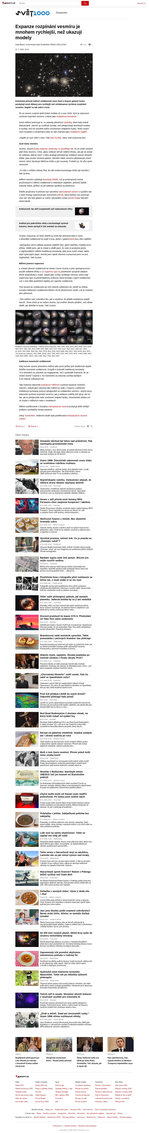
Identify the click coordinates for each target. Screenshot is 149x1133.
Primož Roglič (40, 1098)
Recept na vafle (81, 1098)
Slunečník (71, 1113)
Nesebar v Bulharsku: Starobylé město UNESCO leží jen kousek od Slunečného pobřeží (62, 774)
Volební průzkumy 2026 (24, 1088)
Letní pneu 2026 (121, 1085)
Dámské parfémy (68, 1117)
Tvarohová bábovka (82, 1095)
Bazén (39, 1113)
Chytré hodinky (112, 1117)
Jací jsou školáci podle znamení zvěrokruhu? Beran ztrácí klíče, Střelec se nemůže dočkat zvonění (65, 913)
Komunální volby (21, 1101)
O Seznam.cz (58, 1126)
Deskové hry (91, 1117)
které (72, 239)
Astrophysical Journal (58, 406)
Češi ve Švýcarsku (102, 1095)
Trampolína (62, 1113)
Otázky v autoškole (122, 1098)
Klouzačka (81, 1113)
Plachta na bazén (49, 1113)
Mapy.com (49, 1109)
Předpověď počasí (61, 1109)
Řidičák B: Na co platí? (123, 1095)
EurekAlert (30, 415)
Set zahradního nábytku (95, 1113)
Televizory (101, 1117)
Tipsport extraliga (61, 1092)
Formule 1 (59, 1098)
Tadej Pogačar (40, 1095)
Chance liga (59, 1085)
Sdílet (85, 45)
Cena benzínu (88, 1109)
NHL (57, 1101)
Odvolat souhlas (70, 1126)
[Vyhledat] (85, 3)
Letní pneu (81, 1117)
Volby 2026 (19, 1085)
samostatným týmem (68, 192)
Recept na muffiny (82, 1088)
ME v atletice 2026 (62, 1095)
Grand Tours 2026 (42, 1101)
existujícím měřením (50, 385)
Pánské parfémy (126, 1117)
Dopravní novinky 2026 (123, 1092)
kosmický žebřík (50, 179)
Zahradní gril (110, 1113)
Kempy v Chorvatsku (102, 1085)
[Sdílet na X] (91, 426)
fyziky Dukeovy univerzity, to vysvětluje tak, (54, 149)
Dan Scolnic (55, 138)
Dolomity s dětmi (101, 1101)
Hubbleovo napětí (78, 132)
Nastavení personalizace (87, 1126)
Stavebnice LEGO (54, 1117)
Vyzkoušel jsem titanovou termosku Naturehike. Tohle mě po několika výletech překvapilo (63, 975)
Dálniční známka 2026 (123, 1088)
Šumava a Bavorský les (103, 1092)
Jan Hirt (38, 1092)
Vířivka (119, 1113)
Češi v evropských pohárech (105, 1109)
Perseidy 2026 (75, 1109)
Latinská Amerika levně (103, 1098)
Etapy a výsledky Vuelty (43, 1088)
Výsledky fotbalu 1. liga (63, 1088)
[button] (54, 75)
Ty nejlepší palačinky (82, 1085)
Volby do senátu (21, 1098)
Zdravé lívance (80, 1092)
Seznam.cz (141, 3)
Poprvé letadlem (101, 1088)
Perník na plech (81, 1101)
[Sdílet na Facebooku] (88, 426)
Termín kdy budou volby (24, 1095)
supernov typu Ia (52, 271)
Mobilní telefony (40, 1117)
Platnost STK (120, 1101)
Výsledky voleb (20, 1092)
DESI (60, 195)
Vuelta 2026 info (41, 1085)
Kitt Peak (75, 198)
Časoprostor (61, 13)
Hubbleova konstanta (66, 116)
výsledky (68, 122)
